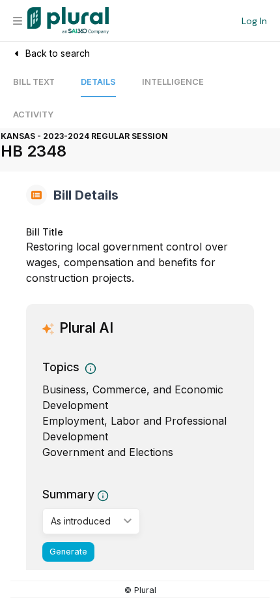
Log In (254, 21)
